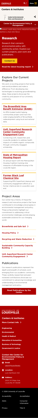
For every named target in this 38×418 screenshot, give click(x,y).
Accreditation (25, 396)
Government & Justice (11, 348)
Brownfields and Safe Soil (14, 226)
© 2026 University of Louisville (13, 391)
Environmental (8, 332)
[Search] (25, 3)
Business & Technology (11, 344)
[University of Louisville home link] (6, 3)
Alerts (4, 401)
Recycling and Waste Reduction (17, 239)
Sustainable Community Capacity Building (17, 247)
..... (5, 15)
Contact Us (9, 61)
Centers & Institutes (13, 318)
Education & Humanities (12, 340)
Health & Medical (9, 336)
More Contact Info (10, 322)
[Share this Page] (34, 17)
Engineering (7, 328)
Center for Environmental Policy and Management (15, 18)
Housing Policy (9, 233)
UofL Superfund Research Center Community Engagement (17, 255)
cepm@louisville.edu (12, 365)
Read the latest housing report (16, 67)
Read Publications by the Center (19, 291)
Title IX (22, 408)
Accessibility (6, 396)
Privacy (4, 408)
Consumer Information (24, 402)
